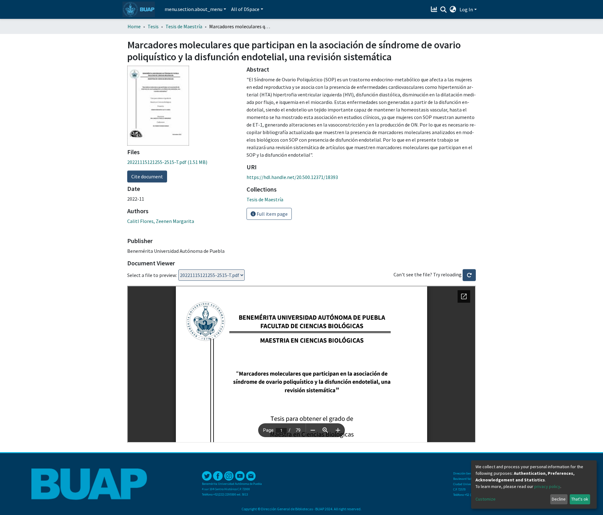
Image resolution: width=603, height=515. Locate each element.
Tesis (153, 26)
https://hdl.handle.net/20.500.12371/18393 (292, 177)
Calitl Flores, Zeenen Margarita (160, 221)
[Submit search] (443, 10)
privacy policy (547, 486)
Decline (559, 499)
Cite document (147, 176)
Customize (485, 499)
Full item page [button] (272, 214)
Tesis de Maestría (184, 26)
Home (134, 26)
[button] (453, 9)
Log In (466, 9)
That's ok (579, 499)
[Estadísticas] (434, 9)
